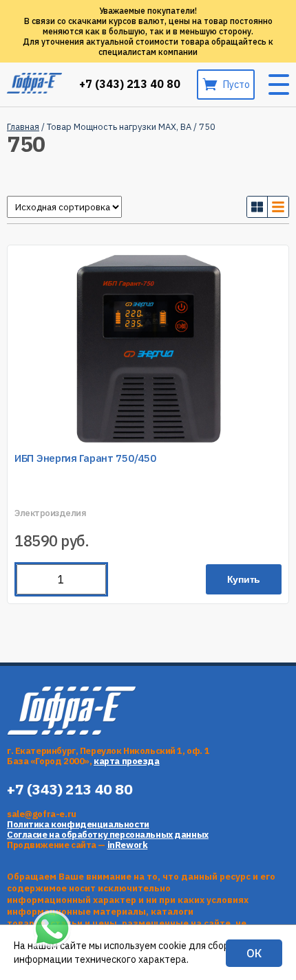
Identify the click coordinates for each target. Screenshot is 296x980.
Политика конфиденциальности (78, 824)
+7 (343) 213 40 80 (129, 84)
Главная (23, 127)
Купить (244, 579)
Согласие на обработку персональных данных (108, 834)
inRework (127, 845)
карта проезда (127, 761)
